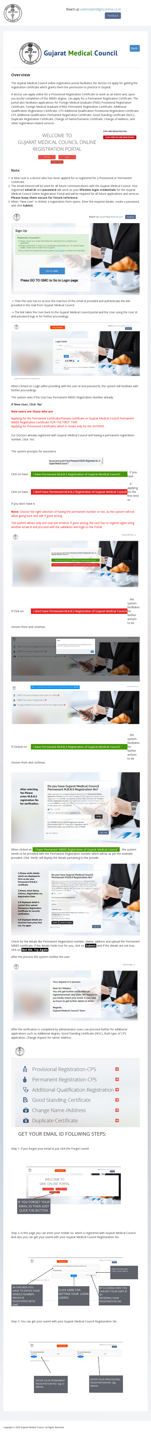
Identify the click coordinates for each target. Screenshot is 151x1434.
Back (134, 48)
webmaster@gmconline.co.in (100, 9)
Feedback (112, 15)
